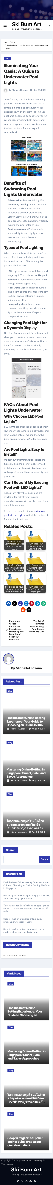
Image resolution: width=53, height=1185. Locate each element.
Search (11, 850)
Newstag (38, 1160)
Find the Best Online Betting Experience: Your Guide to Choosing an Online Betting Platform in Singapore (26, 723)
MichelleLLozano (20, 90)
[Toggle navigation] (5, 25)
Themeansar (7, 1164)
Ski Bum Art (26, 24)
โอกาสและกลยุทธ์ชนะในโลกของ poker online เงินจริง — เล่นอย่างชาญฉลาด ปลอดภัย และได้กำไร (25, 826)
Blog (7, 58)
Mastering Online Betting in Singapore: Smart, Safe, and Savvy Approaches (26, 773)
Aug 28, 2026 (38, 728)
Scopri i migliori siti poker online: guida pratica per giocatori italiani (23, 920)
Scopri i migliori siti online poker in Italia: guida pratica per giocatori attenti (23, 930)
